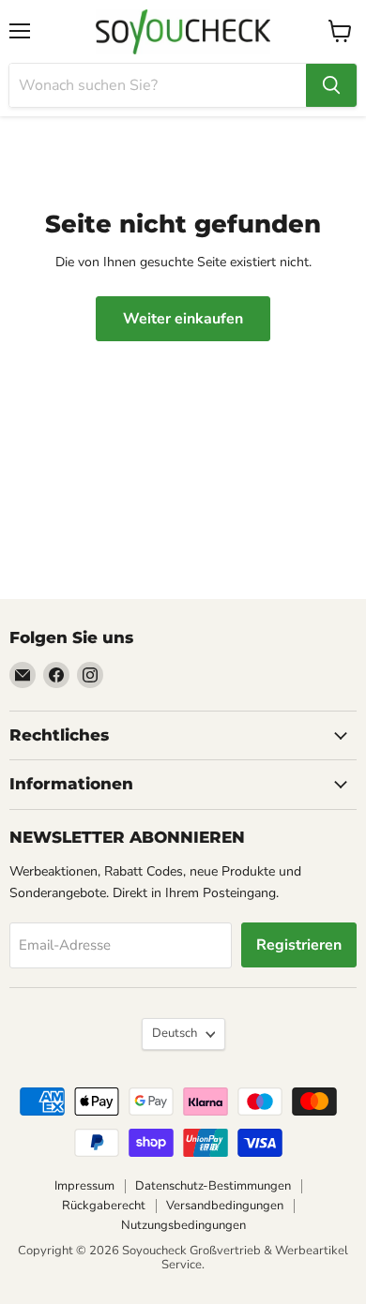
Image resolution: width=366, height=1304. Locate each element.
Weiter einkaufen (183, 318)
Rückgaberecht (103, 1205)
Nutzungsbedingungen (183, 1225)
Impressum (84, 1185)
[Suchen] (331, 85)
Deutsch (174, 1033)
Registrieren (299, 945)
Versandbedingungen (224, 1205)
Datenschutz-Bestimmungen (213, 1185)
